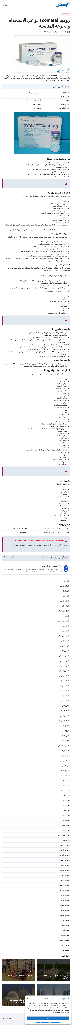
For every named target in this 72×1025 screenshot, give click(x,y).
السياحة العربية (64, 666)
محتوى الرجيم (65, 875)
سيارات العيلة (65, 780)
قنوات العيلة (65, 830)
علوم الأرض (65, 795)
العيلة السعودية (64, 691)
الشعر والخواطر (64, 671)
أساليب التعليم (64, 601)
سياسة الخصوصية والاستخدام (42, 1022)
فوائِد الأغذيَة (65, 810)
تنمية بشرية (65, 751)
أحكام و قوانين (64, 586)
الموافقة (48, 1018)
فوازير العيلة (65, 815)
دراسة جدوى (65, 765)
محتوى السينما (64, 890)
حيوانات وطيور (64, 761)
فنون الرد (66, 800)
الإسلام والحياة (64, 641)
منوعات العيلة (65, 945)
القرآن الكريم (65, 706)
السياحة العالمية (64, 661)
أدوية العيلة (65, 14)
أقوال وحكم (65, 606)
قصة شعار (66, 820)
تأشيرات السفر (64, 726)
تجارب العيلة (65, 736)
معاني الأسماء (65, 935)
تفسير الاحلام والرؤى (63, 746)
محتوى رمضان (64, 915)
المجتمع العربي (64, 716)
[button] (27, 998)
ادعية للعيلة (65, 626)
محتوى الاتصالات (64, 860)
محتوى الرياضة (64, 885)
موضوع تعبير (65, 950)
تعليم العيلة (65, 741)
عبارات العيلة (65, 790)
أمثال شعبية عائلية (63, 611)
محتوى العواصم (64, 905)
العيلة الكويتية (65, 696)
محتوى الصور (65, 895)
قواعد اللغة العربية (63, 835)
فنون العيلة (65, 805)
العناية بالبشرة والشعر (62, 676)
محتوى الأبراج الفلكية (62, 850)
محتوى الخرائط (64, 870)
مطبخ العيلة (65, 925)
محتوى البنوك (65, 865)
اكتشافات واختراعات (63, 636)
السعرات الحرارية (64, 656)
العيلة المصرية (64, 701)
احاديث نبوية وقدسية (63, 621)
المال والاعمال (64, 711)
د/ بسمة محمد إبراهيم (50, 566)
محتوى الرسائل (64, 880)
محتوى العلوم (65, 900)
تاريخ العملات (65, 731)
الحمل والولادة (65, 651)
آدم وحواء (66, 581)
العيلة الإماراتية (64, 686)
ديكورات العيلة (64, 770)
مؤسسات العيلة (64, 845)
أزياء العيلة (66, 596)
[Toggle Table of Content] (66, 86)
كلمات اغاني (65, 840)
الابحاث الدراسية (64, 646)
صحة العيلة (65, 785)
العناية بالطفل (65, 681)
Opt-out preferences (55, 1022)
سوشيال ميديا (65, 775)
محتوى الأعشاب (64, 855)
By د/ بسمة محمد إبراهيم (60, 32)
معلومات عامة (64, 940)
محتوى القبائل (65, 910)
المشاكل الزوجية (64, 721)
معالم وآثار (66, 930)
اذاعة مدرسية (65, 631)
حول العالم (65, 756)
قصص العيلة (65, 825)
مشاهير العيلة (65, 920)
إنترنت (67, 616)
